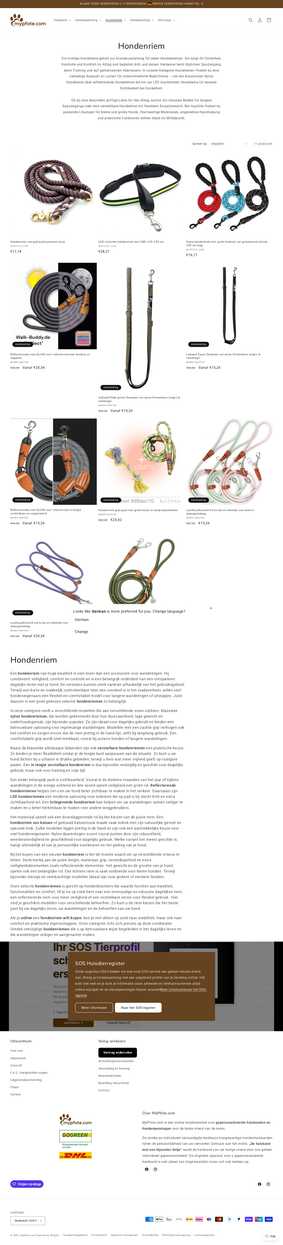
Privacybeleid (99, 1235)
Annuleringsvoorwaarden (116, 1061)
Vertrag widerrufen (117, 1053)
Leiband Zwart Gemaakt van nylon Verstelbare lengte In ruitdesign (223, 356)
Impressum (18, 1058)
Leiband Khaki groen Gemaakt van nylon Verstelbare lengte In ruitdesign (139, 399)
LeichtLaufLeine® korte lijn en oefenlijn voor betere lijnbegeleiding (220, 512)
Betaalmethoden (109, 1075)
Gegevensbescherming (26, 1080)
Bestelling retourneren (113, 1083)
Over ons (16, 1051)
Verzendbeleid (150, 1235)
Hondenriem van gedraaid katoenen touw (37, 242)
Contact (104, 1090)
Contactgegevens (205, 1235)
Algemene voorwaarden (124, 1235)
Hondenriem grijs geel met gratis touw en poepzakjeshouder (138, 510)
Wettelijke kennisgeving (176, 1235)
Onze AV (16, 1065)
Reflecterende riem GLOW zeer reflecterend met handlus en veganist (50, 356)
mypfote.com (27, 1235)
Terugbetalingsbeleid (75, 1235)
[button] (62, 20)
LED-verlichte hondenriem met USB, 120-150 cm (131, 242)
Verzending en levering (114, 1068)
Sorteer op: (199, 143)
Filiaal (14, 1087)
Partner (15, 1094)
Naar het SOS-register (138, 1008)
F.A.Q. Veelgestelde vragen (29, 1072)
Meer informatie (172, 990)
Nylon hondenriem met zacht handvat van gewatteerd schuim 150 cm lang (226, 243)
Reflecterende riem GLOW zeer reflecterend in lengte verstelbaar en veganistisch (45, 511)
